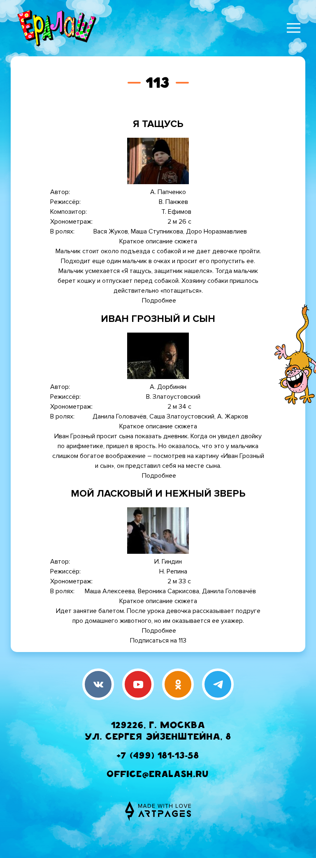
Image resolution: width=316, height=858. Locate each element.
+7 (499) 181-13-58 (158, 756)
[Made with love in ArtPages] (158, 811)
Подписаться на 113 (158, 640)
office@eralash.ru (158, 775)
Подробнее (159, 300)
